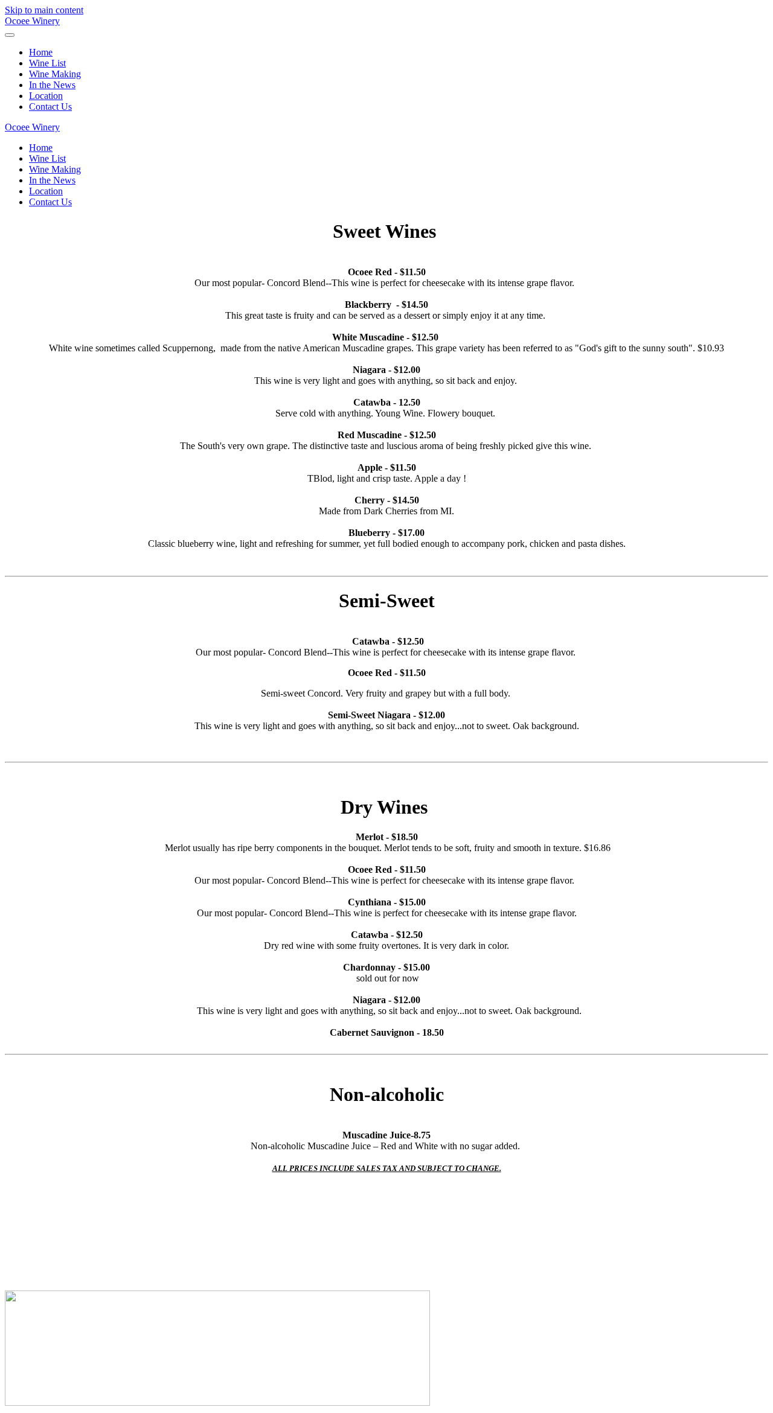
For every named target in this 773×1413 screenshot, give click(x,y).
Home (41, 52)
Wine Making (55, 74)
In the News (52, 85)
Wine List (47, 63)
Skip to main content (44, 10)
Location (46, 96)
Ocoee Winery (32, 21)
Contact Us (50, 106)
